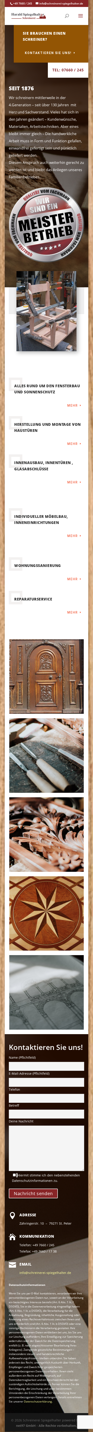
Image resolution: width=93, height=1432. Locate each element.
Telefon (14, 1089)
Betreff (14, 1105)
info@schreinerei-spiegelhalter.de (45, 1273)
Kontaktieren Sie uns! (48, 53)
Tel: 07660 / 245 (68, 70)
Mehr (72, 405)
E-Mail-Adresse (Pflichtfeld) (29, 1073)
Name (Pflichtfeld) (22, 1057)
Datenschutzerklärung (38, 1401)
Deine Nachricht (21, 1121)
